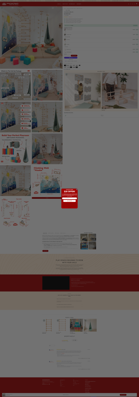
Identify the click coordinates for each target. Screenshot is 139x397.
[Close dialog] (76, 189)
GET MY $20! (69, 200)
